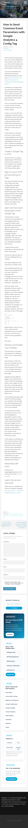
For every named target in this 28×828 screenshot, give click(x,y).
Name (5, 559)
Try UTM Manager (11, 779)
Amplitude (8, 719)
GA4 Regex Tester (11, 652)
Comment (6, 542)
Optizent (3, 4)
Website (5, 574)
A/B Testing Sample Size (13, 656)
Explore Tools (10, 674)
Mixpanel (8, 723)
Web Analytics (9, 715)
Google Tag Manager (11, 704)
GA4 (9, 512)
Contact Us (10, 634)
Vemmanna (6, 48)
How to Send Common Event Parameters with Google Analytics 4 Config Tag (13, 515)
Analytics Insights (10, 708)
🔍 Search (14, 608)
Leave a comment (7, 50)
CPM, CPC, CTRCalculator (13, 665)
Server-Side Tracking (11, 696)
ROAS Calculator (11, 661)
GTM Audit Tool (10, 670)
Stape (7, 727)
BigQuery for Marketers (12, 700)
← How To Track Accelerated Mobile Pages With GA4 (6, 524)
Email (5, 567)
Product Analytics (10, 711)
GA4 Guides (9, 692)
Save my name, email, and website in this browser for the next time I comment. (14, 583)
